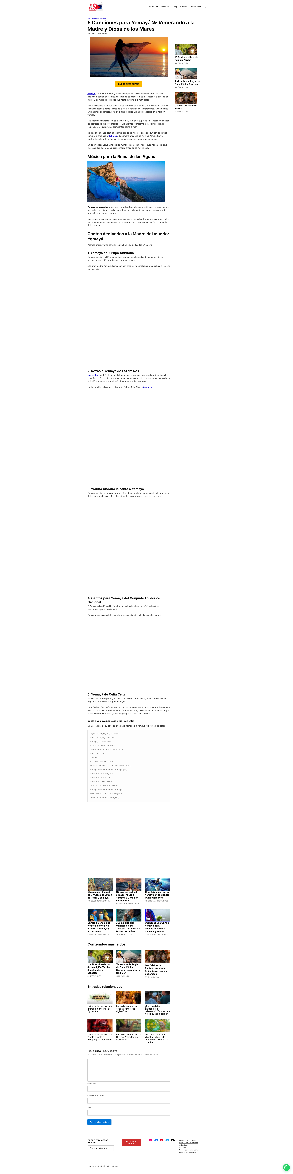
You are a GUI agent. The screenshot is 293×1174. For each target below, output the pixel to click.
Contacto (183, 1147)
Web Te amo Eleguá (187, 1152)
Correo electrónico (98, 1095)
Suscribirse (196, 6)
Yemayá (91, 93)
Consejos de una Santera (190, 1150)
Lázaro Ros (92, 375)
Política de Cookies (187, 1140)
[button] (286, 1167)
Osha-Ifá (150, 6)
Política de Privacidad (188, 1143)
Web (89, 1107)
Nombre (91, 1083)
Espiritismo (166, 6)
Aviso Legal (184, 1145)
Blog (175, 6)
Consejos (184, 6)
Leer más (147, 387)
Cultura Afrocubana (96, 18)
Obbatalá (112, 136)
